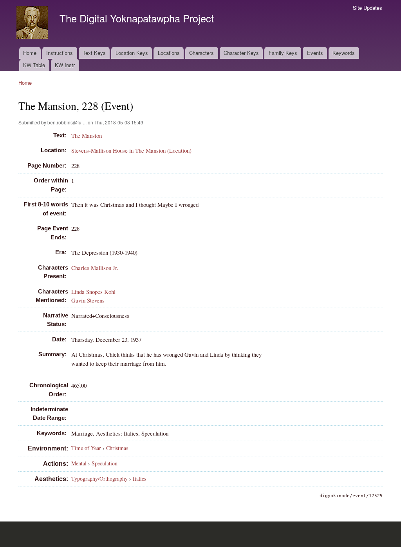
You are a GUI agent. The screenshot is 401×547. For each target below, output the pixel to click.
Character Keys (241, 53)
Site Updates (367, 7)
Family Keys (283, 53)
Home (29, 53)
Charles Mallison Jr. (94, 268)
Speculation (104, 463)
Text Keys (94, 53)
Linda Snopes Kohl (93, 291)
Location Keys (132, 53)
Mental (79, 463)
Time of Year (86, 448)
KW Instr (65, 65)
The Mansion (86, 135)
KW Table (34, 65)
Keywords (343, 53)
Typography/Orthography (99, 478)
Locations (169, 53)
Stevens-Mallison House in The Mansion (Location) (131, 150)
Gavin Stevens (88, 300)
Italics (139, 478)
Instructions (59, 53)
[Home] (33, 23)
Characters (201, 53)
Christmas (117, 448)
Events (315, 53)
